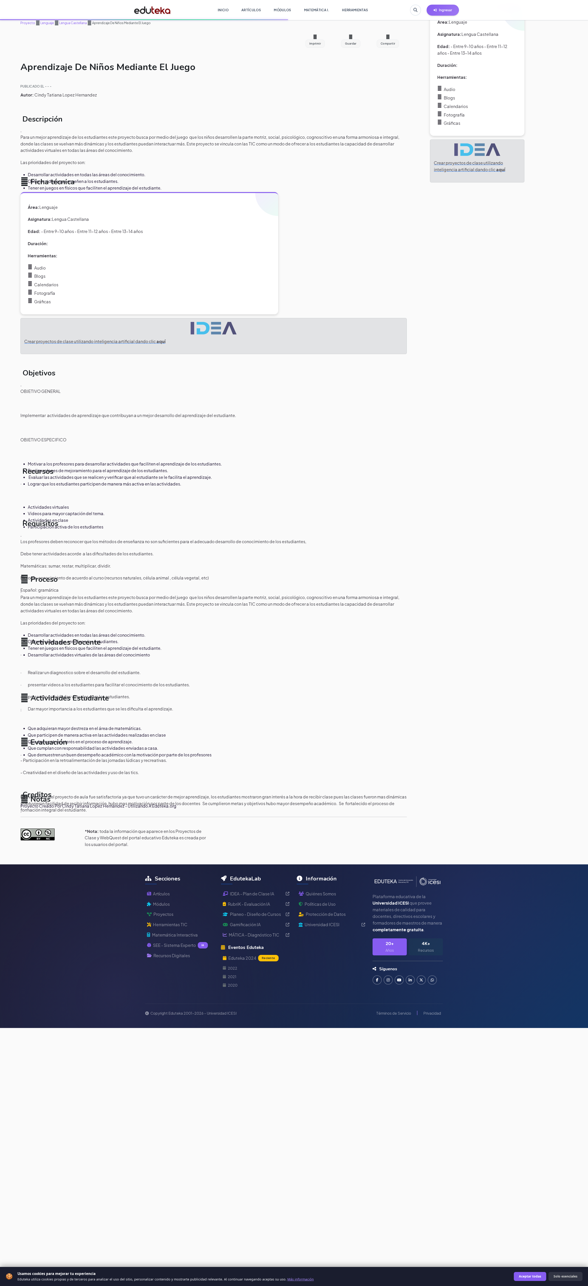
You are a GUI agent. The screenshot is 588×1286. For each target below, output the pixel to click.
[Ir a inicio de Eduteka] (152, 10)
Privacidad (432, 1013)
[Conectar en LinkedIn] (410, 980)
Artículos (161, 893)
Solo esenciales (565, 1276)
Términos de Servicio (393, 1013)
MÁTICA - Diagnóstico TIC (254, 934)
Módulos (161, 904)
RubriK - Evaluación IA (249, 904)
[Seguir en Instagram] (388, 980)
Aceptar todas (530, 1276)
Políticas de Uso (320, 904)
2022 (232, 968)
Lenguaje (47, 23)
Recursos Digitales (171, 955)
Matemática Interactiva (175, 934)
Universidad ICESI (322, 924)
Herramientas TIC (170, 924)
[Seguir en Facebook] (377, 980)
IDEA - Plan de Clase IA (252, 893)
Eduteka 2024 (251, 958)
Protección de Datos (326, 914)
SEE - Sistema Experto (178, 945)
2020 (232, 985)
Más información (300, 1279)
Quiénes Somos (321, 893)
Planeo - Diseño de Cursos (255, 914)
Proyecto (27, 23)
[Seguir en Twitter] (421, 980)
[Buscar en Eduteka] (415, 10)
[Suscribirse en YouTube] (399, 980)
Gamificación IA (245, 924)
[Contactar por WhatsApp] (432, 980)
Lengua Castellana (73, 23)
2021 (232, 976)
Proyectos (163, 914)
